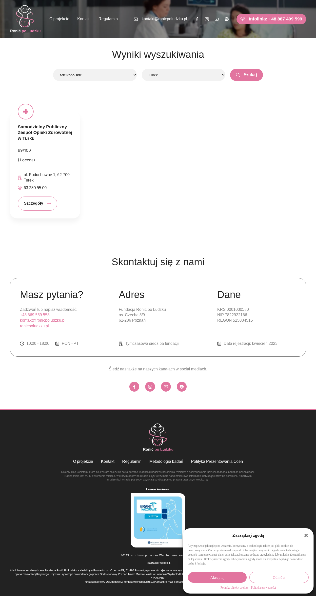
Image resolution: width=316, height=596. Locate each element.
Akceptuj (217, 577)
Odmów (279, 577)
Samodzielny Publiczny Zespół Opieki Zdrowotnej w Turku (45, 132)
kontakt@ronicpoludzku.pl (164, 19)
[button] (306, 535)
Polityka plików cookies (234, 587)
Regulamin (108, 19)
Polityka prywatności (263, 587)
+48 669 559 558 (35, 315)
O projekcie (59, 19)
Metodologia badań (166, 461)
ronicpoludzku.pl (34, 326)
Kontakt (84, 19)
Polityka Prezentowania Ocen (217, 461)
